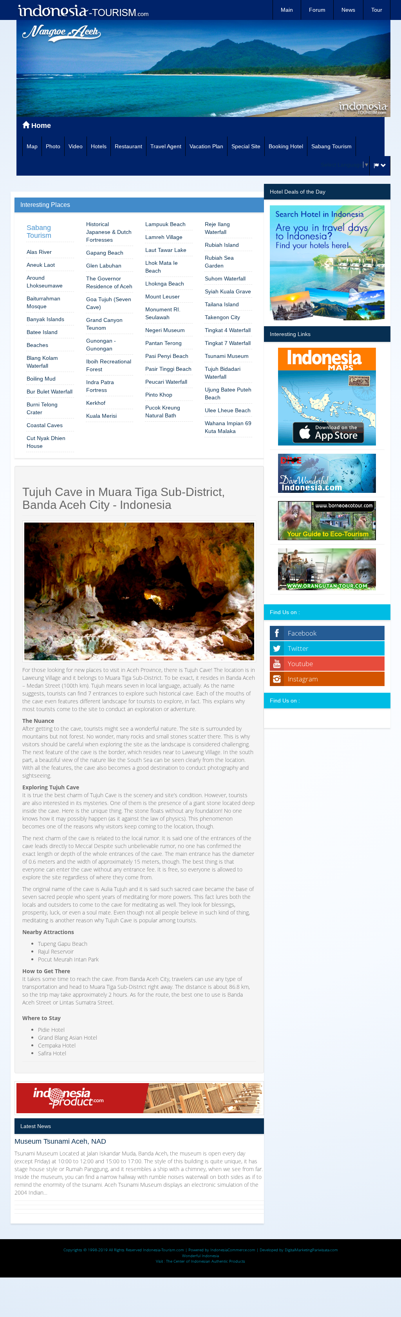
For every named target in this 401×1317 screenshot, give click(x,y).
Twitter (298, 648)
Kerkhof (95, 403)
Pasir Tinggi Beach (168, 369)
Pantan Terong (163, 343)
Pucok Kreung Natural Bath (162, 411)
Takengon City (222, 317)
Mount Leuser (162, 296)
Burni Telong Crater (42, 408)
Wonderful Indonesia (200, 1255)
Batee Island (42, 332)
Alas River (39, 252)
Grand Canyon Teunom (104, 324)
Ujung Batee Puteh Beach (228, 393)
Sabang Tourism (331, 146)
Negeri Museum (165, 330)
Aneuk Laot (41, 265)
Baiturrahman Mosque (43, 302)
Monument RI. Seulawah (163, 313)
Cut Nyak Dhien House (46, 442)
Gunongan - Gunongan (101, 345)
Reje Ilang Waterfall (217, 228)
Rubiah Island (222, 245)
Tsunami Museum (227, 356)
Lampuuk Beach (165, 224)
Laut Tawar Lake (165, 250)
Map (32, 146)
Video (76, 146)
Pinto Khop (158, 395)
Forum (317, 10)
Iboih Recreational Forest (108, 365)
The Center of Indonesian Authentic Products (205, 1261)
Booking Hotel (286, 146)
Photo (53, 146)
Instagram (303, 678)
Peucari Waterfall (166, 382)
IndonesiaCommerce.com (232, 1249)
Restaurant (128, 146)
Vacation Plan (206, 146)
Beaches (37, 345)
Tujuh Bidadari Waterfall (222, 373)
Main (287, 10)
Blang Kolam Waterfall (42, 362)
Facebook (302, 633)
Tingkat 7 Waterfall (228, 343)
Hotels (99, 146)
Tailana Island (222, 304)
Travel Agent (165, 146)
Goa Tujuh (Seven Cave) (108, 303)
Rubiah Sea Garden (219, 262)
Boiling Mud (41, 379)
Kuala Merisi (101, 416)
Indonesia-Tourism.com (163, 1249)
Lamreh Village (163, 237)
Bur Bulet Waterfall (49, 391)
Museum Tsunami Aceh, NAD (60, 1141)
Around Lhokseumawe (45, 282)
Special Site (245, 146)
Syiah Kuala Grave (228, 291)
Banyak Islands (45, 319)
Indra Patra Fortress (100, 386)
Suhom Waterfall (225, 278)
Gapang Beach (104, 253)
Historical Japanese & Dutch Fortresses (109, 232)
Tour (376, 10)
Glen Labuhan (103, 265)
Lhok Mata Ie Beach (161, 267)
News (348, 10)
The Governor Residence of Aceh (109, 282)
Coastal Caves (45, 425)
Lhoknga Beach (164, 283)
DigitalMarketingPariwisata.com (311, 1249)
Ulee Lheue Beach (228, 410)
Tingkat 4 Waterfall (228, 330)
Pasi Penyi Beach (166, 356)
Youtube (300, 663)
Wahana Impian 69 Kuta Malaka (228, 427)
